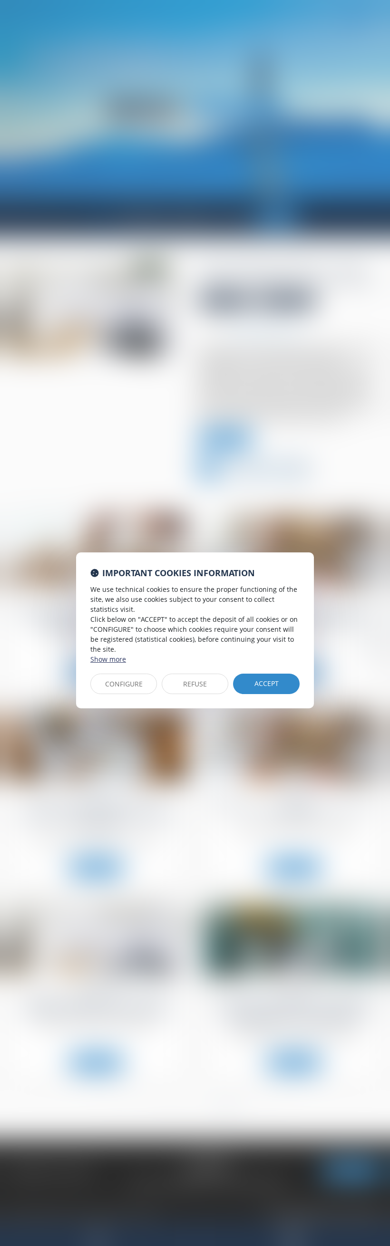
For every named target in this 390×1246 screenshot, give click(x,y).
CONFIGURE (124, 683)
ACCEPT (266, 683)
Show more (108, 659)
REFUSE (195, 683)
